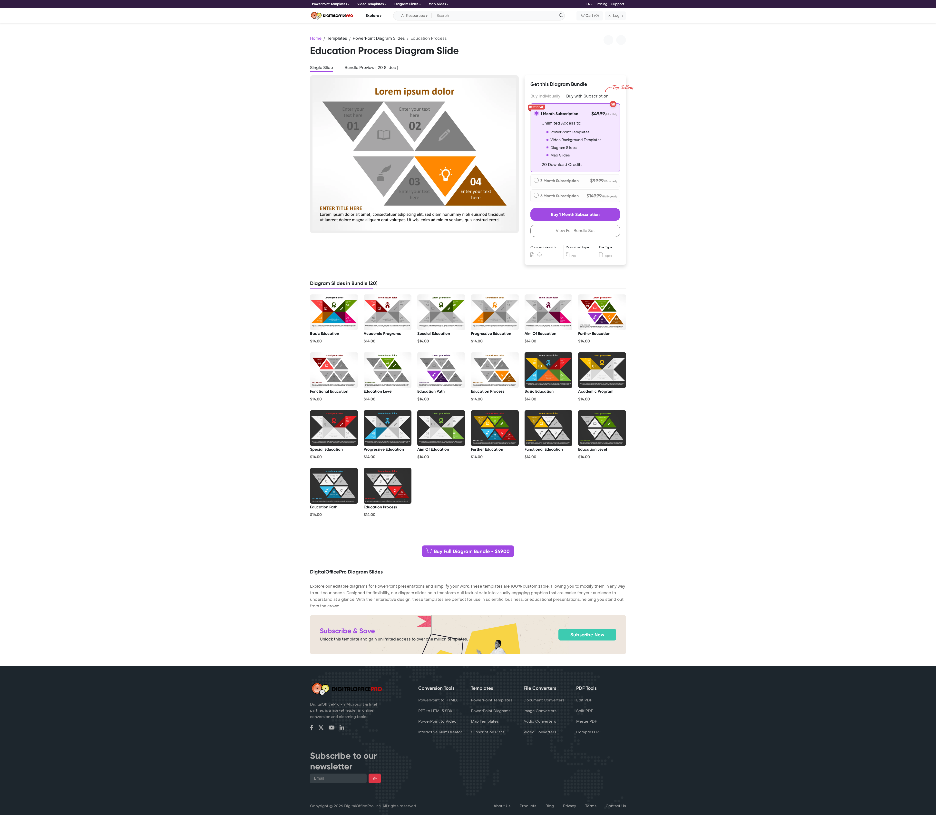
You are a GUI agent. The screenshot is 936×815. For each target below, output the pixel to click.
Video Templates (370, 4)
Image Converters (540, 710)
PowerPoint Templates (329, 4)
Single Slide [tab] (321, 67)
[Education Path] (441, 370)
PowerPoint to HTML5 (438, 700)
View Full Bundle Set (575, 230)
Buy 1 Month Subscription (575, 214)
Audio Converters (540, 721)
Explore (372, 15)
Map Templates (485, 721)
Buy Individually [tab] (545, 96)
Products (528, 806)
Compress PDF (590, 732)
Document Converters (544, 700)
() (592, 15)
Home (316, 38)
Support (617, 4)
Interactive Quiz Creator (440, 732)
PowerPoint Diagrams (490, 710)
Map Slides (437, 4)
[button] (615, 15)
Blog (550, 806)
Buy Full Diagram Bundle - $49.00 (472, 551)
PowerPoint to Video (437, 721)
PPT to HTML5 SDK (435, 710)
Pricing (602, 4)
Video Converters (540, 732)
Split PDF (584, 710)
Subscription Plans (488, 732)
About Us (502, 806)
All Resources (413, 15)
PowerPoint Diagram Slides (379, 38)
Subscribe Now (587, 635)
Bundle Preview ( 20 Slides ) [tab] (371, 67)
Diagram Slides (406, 4)
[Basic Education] (334, 312)
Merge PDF (586, 721)
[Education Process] (495, 370)
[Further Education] (602, 312)
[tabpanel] (414, 154)
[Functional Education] (334, 370)
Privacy (569, 806)
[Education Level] (387, 370)
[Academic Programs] (387, 312)
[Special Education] (441, 312)
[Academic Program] (602, 370)
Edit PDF (584, 700)
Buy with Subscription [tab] (587, 96)
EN (588, 4)
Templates (337, 38)
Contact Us (616, 806)
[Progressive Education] (495, 312)
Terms (590, 806)
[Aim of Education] (548, 312)
